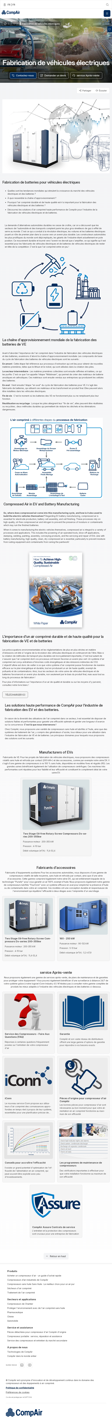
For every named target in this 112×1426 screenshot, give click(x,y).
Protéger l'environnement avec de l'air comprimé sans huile (36, 1308)
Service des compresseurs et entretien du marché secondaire (37, 1340)
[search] (107, 4)
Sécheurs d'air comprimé (19, 1288)
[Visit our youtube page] (30, 1365)
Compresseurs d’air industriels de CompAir (27, 1280)
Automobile (12, 1321)
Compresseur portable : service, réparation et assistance (34, 1336)
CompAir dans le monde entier (21, 1356)
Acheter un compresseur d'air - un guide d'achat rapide (34, 1275)
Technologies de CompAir (20, 1352)
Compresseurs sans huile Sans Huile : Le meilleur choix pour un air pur (41, 1284)
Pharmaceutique (15, 1312)
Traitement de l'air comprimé (21, 1292)
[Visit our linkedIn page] (22, 1365)
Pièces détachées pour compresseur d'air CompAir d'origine (36, 1332)
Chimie (10, 1316)
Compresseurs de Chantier (20, 1304)
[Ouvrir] (107, 13)
